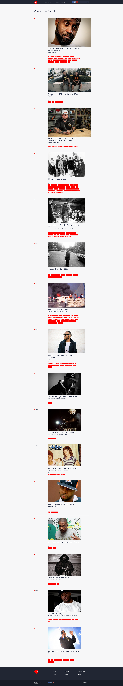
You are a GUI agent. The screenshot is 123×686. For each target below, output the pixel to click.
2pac (49, 185)
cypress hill (67, 185)
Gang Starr (52, 187)
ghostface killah (58, 187)
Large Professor (64, 619)
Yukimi (69, 62)
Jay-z (52, 660)
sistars (58, 236)
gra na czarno (68, 187)
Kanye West (55, 660)
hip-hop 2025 (65, 58)
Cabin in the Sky (56, 56)
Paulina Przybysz (62, 234)
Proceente (61, 102)
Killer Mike (69, 58)
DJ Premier (59, 58)
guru (77, 187)
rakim (58, 584)
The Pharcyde (55, 323)
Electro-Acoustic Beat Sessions (70, 233)
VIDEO (49, 2)
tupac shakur (53, 192)
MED (58, 234)
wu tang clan (61, 192)
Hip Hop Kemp (74, 363)
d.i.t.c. (72, 315)
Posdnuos (69, 60)
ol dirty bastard (77, 188)
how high (55, 365)
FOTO (53, 2)
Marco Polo (69, 619)
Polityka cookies (80, 673)
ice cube (70, 319)
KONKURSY (54, 671)
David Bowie (76, 315)
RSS (78, 676)
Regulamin (79, 674)
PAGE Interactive (86, 682)
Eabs (64, 233)
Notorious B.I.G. (75, 275)
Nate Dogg (67, 188)
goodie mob (63, 187)
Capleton (49, 146)
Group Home (73, 187)
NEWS (46, 2)
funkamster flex (54, 146)
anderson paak (56, 363)
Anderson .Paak (50, 363)
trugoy (66, 62)
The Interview (67, 676)
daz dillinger (50, 317)
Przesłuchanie (67, 671)
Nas (53, 60)
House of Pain (66, 319)
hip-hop (52, 188)
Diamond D (54, 317)
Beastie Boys (56, 315)
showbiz (67, 321)
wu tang (57, 192)
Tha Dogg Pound (76, 190)
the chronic (50, 323)
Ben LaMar (57, 233)
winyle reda (76, 146)
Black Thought (50, 56)
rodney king (62, 321)
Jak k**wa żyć (67, 674)
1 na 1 (66, 670)
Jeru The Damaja (50, 234)
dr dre (49, 187)
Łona (69, 236)
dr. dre (75, 317)
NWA (73, 319)
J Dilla (49, 512)
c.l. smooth (59, 185)
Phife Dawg (57, 190)
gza (48, 188)
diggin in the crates (60, 317)
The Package (62, 62)
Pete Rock (65, 60)
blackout (61, 363)
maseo (78, 58)
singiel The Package (51, 62)
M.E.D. (55, 234)
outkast (49, 190)
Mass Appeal (50, 60)
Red (72, 146)
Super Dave (57, 62)
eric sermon (50, 319)
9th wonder (50, 619)
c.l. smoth (65, 363)
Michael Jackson (64, 146)
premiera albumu (74, 60)
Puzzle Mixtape (50, 236)
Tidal (49, 192)
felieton (54, 319)
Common (60, 56)
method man (56, 188)
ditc (64, 317)
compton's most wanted (66, 315)
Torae (49, 621)
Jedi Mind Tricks (57, 474)
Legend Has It (74, 58)
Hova (49, 660)
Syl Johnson (72, 660)
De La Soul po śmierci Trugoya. (52, 58)
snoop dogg (71, 190)
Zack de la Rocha (60, 323)
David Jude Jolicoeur (66, 56)
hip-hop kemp (50, 365)
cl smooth (60, 315)
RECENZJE (63, 2)
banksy (51, 315)
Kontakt (79, 670)
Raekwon (64, 190)
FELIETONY (58, 2)
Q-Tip (61, 190)
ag (48, 315)
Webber (66, 236)
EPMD (78, 317)
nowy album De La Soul (59, 60)
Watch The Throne (51, 662)
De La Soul (71, 56)
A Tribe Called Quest (54, 185)
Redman (58, 321)
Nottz (73, 619)
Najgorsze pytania (68, 673)
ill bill (53, 474)
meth (58, 365)
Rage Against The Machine (52, 321)
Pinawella (76, 234)
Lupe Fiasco (50, 548)
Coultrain (61, 233)
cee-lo (63, 185)
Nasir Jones (63, 188)
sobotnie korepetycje (72, 321)
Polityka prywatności (81, 671)
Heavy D (59, 146)
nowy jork (71, 188)
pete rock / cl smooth (66, 660)
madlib (52, 512)
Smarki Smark (62, 236)
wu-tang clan (59, 277)
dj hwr (53, 102)
